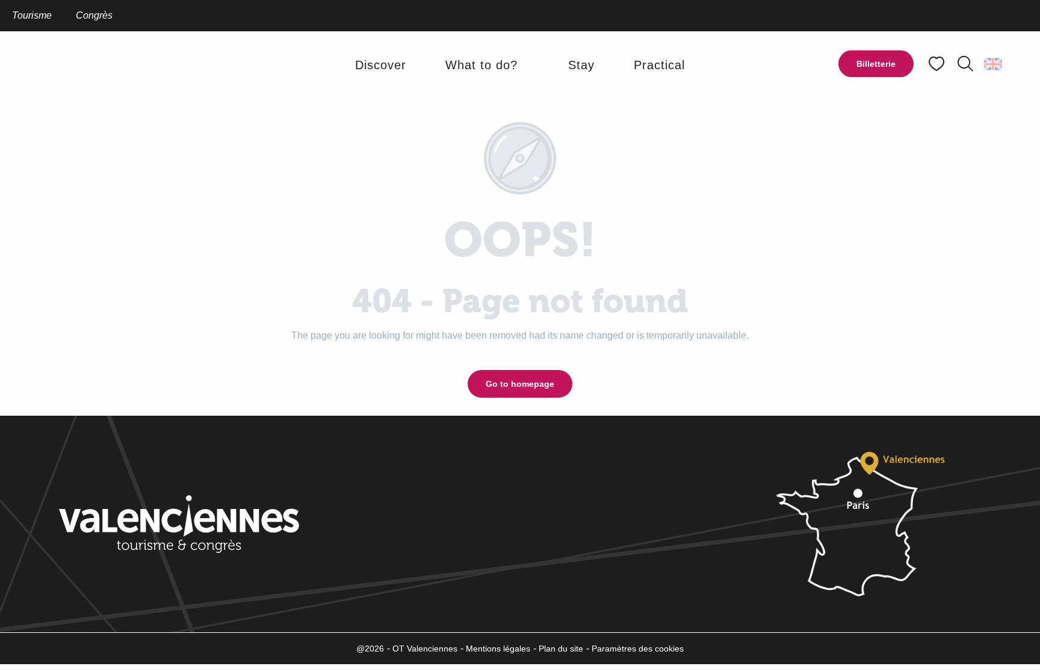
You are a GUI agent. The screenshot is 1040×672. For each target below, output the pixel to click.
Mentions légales (498, 648)
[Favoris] (938, 64)
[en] (994, 64)
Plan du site (561, 648)
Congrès (94, 15)
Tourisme (32, 15)
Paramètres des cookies (638, 648)
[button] (965, 63)
